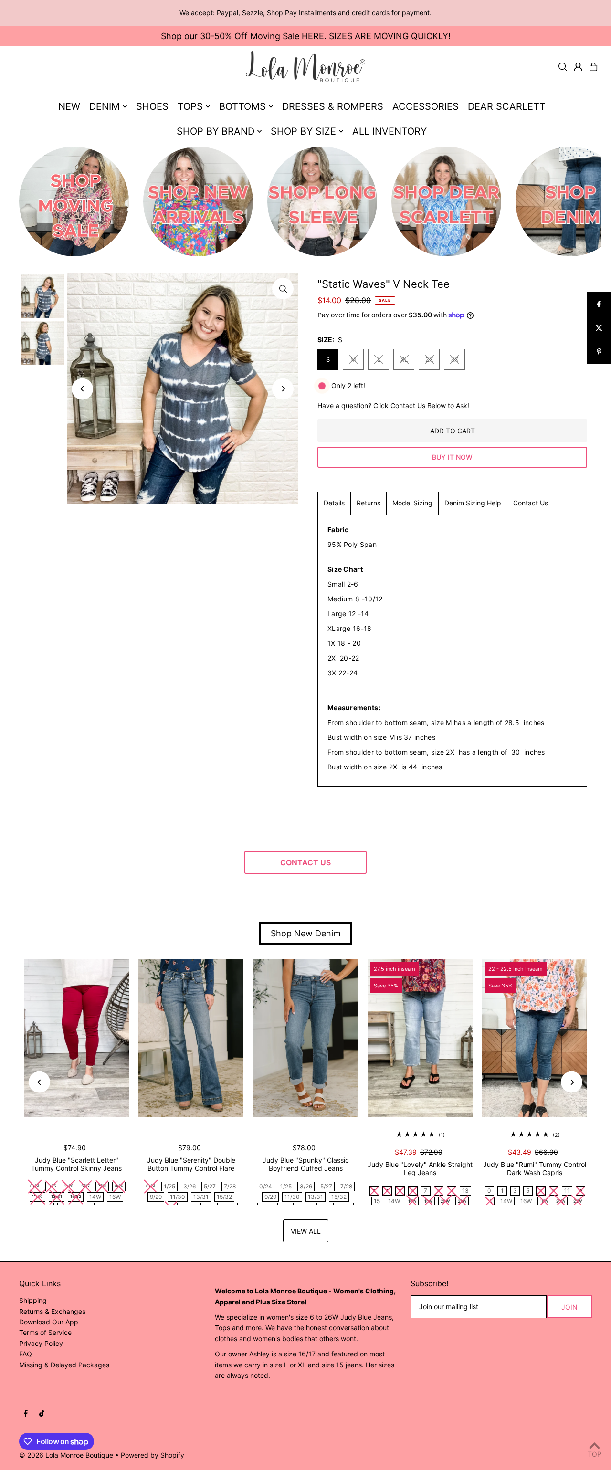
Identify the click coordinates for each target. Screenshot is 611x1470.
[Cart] (593, 67)
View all (306, 1231)
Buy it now (452, 457)
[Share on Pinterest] (599, 352)
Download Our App (48, 1322)
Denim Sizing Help (472, 503)
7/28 (230, 1186)
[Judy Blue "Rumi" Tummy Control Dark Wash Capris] (534, 1038)
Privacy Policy (41, 1343)
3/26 (189, 1186)
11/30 (177, 1196)
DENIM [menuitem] (104, 106)
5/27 (210, 1186)
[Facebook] (26, 1414)
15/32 (224, 1196)
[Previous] (82, 388)
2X (429, 359)
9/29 (156, 1196)
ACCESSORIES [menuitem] (425, 106)
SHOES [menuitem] (152, 106)
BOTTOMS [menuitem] (242, 106)
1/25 (169, 1186)
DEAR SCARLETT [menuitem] (507, 106)
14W (95, 1196)
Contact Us (530, 503)
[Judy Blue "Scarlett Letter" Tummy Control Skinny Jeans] (76, 1038)
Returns (368, 503)
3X (454, 359)
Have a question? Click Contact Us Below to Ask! (393, 406)
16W (115, 1196)
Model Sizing (412, 503)
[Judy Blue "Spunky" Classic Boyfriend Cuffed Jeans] (305, 1038)
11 (567, 1190)
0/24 (265, 1186)
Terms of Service (45, 1332)
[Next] (283, 388)
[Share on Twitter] (599, 328)
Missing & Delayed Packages (64, 1365)
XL (404, 359)
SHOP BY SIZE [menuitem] (303, 131)
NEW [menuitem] (69, 106)
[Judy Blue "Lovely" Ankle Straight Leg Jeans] (420, 1038)
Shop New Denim (306, 933)
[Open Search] (562, 67)
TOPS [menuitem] (190, 106)
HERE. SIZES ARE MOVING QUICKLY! (376, 36)
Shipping (33, 1300)
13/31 (201, 1196)
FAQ (25, 1354)
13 (465, 1190)
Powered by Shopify (152, 1455)
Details (334, 503)
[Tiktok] (41, 1414)
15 (377, 1201)
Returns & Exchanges (52, 1311)
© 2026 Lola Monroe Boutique (66, 1455)
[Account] (578, 67)
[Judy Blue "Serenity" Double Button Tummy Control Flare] (190, 1038)
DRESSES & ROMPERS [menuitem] (332, 106)
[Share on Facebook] (599, 304)
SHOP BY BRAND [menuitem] (215, 131)
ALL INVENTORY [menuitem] (389, 131)
